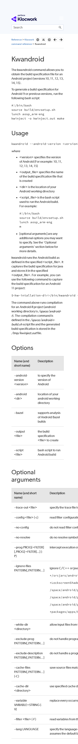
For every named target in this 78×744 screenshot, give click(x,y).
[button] (60, 27)
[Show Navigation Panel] (61, 18)
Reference (16, 39)
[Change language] (38, 40)
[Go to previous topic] (55, 40)
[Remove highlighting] (43, 40)
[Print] (49, 40)
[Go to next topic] (61, 40)
